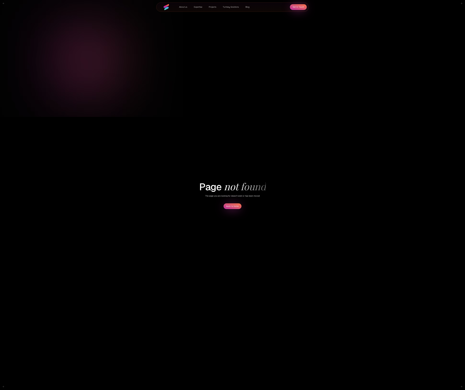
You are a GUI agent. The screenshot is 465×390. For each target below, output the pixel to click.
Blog (247, 7)
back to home (232, 206)
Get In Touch (298, 7)
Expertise (198, 7)
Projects (212, 7)
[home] (166, 7)
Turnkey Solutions (231, 7)
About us (183, 7)
